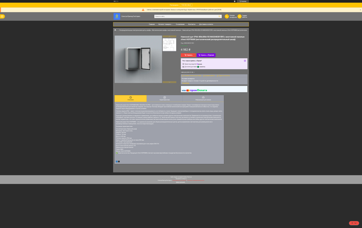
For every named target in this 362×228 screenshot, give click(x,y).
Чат (355, 223)
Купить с (204, 55)
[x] (119, 162)
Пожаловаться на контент (179, 180)
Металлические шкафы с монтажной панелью (166, 30)
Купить (189, 55)
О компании (180, 24)
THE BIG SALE (186, 5)
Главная (152, 24)
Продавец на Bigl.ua (181, 178)
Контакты (191, 24)
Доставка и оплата (206, 24)
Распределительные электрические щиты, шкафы (135, 30)
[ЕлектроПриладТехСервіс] (117, 16)
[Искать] (219, 16)
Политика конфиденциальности (195, 180)
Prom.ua (189, 177)
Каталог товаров (164, 24)
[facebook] (117, 162)
